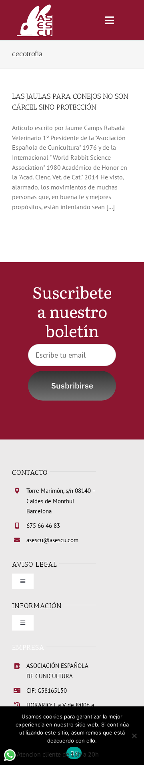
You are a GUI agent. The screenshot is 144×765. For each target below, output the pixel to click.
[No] (134, 736)
